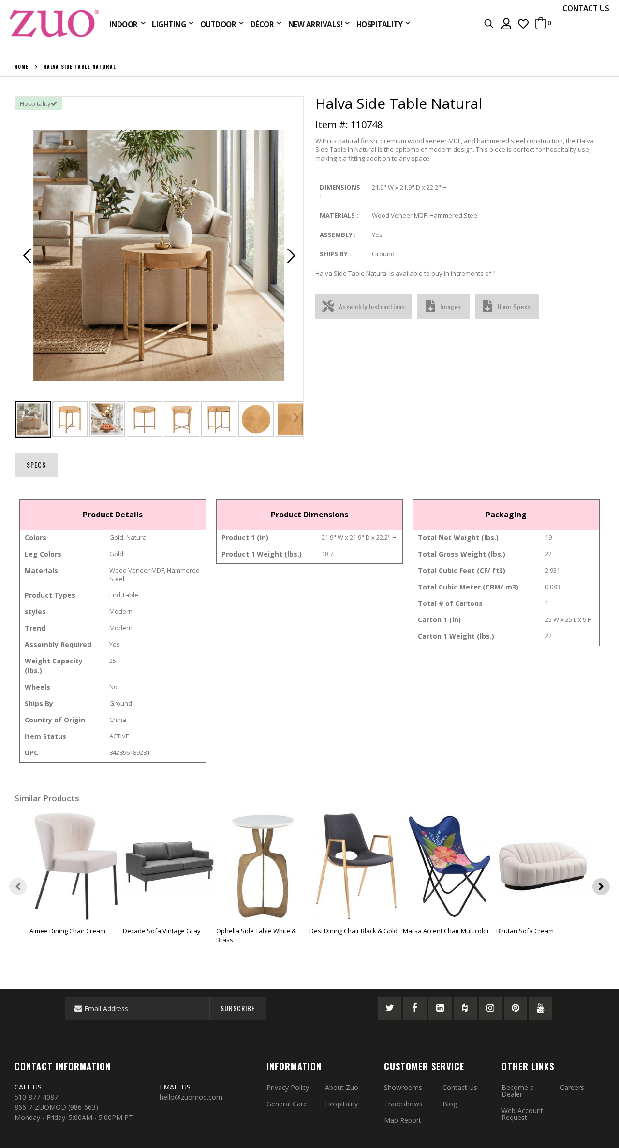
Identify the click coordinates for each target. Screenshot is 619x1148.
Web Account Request (522, 1114)
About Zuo (341, 1087)
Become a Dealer (517, 1091)
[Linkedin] (440, 1008)
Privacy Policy (287, 1087)
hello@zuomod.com (192, 1097)
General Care (286, 1103)
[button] (523, 23)
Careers (572, 1087)
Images (450, 306)
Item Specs (514, 306)
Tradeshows (403, 1103)
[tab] (36, 463)
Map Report (402, 1120)
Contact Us (459, 1087)
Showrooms (403, 1087)
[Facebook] (415, 1008)
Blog (449, 1103)
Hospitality (341, 1103)
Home (22, 66)
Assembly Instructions (372, 306)
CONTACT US (585, 8)
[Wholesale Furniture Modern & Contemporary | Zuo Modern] (55, 23)
